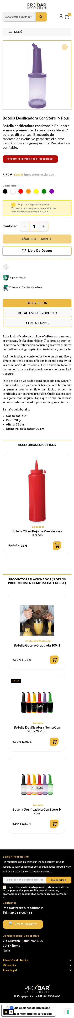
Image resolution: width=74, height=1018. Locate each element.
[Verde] (44, 192)
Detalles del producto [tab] (37, 313)
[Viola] (52, 192)
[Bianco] (13, 192)
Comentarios (37, 323)
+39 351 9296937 (26, 924)
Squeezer (38, 527)
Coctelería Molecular (38, 641)
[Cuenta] (61, 16)
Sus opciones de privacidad (31, 1008)
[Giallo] (37, 192)
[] (57, 545)
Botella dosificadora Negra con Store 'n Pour (37, 729)
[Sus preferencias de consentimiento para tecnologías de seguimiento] (68, 1012)
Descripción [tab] (37, 303)
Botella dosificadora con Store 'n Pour (37, 811)
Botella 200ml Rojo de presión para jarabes (37, 533)
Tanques (38, 723)
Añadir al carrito (37, 239)
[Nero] (6, 192)
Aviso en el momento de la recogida (28, 1013)
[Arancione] (29, 192)
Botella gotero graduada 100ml (37, 645)
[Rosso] (21, 192)
